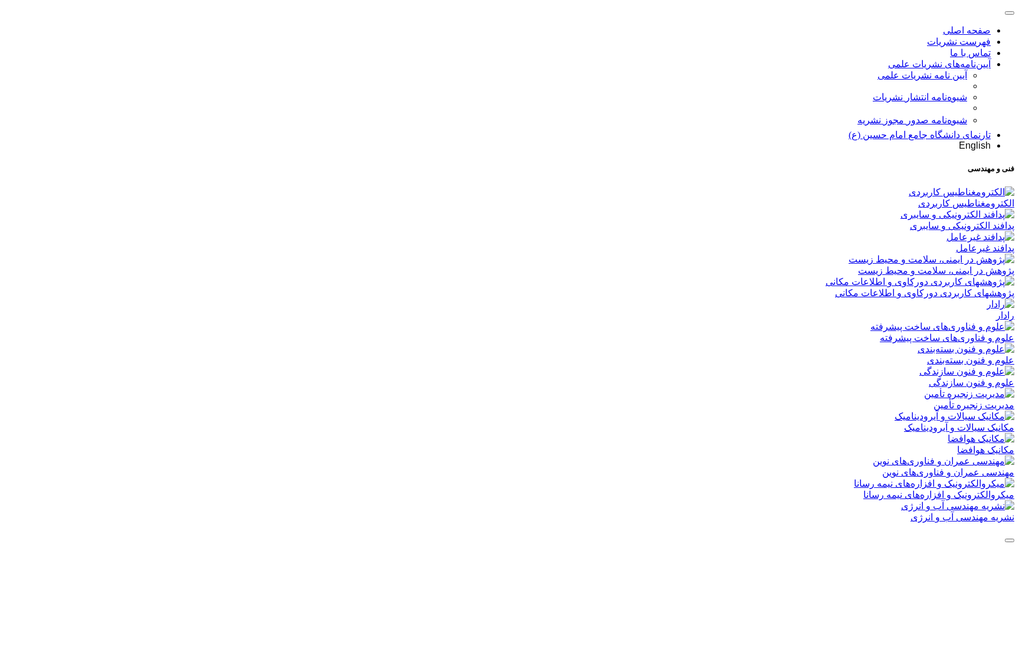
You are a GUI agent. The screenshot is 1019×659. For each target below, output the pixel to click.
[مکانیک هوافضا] (981, 439)
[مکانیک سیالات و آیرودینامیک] (954, 416)
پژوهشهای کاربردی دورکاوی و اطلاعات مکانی (924, 293)
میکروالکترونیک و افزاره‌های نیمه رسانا (938, 495)
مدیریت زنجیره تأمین (973, 405)
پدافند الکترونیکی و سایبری (962, 226)
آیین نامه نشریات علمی (922, 75)
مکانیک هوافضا (985, 450)
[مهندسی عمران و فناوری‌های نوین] (943, 461)
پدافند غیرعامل (985, 248)
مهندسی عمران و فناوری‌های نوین (948, 472)
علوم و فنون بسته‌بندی (970, 360)
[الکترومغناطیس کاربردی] (961, 192)
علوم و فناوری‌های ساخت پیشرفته (947, 338)
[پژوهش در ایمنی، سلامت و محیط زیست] (931, 259)
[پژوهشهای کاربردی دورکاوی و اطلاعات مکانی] (920, 282)
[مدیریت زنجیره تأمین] (969, 394)
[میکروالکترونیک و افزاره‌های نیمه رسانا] (934, 483)
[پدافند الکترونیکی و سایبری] (957, 214)
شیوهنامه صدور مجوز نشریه (912, 120)
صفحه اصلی (967, 30)
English (975, 145)
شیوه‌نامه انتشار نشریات (920, 97)
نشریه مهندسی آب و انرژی (962, 517)
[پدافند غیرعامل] (980, 237)
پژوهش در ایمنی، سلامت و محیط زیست (936, 270)
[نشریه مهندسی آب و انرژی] (957, 506)
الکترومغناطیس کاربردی (966, 203)
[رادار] (1000, 304)
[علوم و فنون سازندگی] (966, 371)
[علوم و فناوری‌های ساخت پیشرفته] (942, 327)
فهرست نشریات (959, 42)
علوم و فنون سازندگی (971, 383)
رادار (1005, 315)
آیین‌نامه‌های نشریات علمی (939, 64)
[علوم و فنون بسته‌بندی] (966, 349)
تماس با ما (970, 53)
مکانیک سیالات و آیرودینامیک (959, 427)
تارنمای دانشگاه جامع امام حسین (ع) (920, 135)
